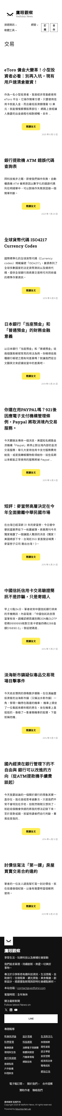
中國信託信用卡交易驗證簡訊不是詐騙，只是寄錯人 (29, 593)
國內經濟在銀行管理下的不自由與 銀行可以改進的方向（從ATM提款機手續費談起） (29, 773)
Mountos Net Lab (23, 1109)
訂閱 (45, 27)
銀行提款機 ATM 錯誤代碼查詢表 (29, 163)
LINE (31, 1018)
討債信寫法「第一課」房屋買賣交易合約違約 (29, 868)
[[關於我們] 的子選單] (39, 1084)
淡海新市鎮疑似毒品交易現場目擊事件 (29, 678)
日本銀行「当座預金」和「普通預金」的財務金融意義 (27, 330)
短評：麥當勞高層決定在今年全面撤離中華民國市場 (29, 509)
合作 (54, 27)
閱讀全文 (33, 127)
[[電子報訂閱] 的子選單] (23, 1084)
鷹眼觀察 (24, 12)
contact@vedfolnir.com (31, 988)
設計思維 (27, 1036)
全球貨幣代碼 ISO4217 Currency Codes (25, 243)
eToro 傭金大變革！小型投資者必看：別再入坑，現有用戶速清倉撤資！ (29, 76)
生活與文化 (47, 1036)
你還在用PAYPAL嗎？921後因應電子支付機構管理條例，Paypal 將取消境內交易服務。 (30, 419)
